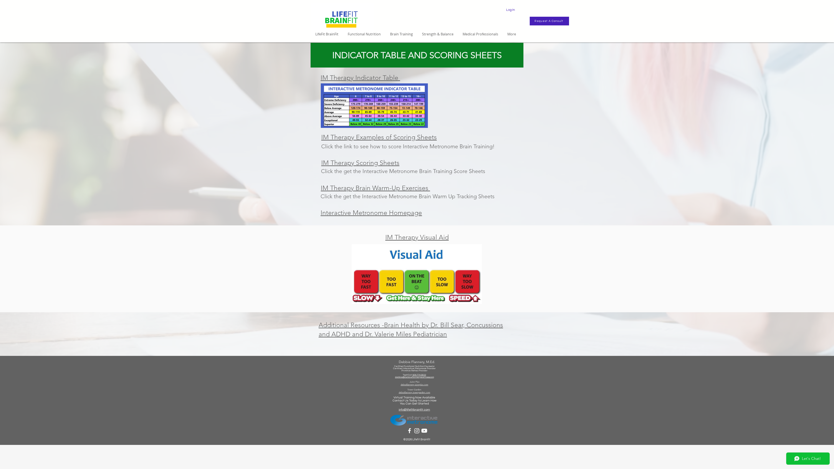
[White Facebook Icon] (409, 430)
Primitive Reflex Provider (414, 371)
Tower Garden (414, 389)
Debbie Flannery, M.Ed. (417, 362)
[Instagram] (417, 430)
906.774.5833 (419, 375)
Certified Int (399, 368)
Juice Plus (414, 381)
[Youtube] (424, 430)
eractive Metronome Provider (420, 368)
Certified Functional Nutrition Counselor (414, 366)
